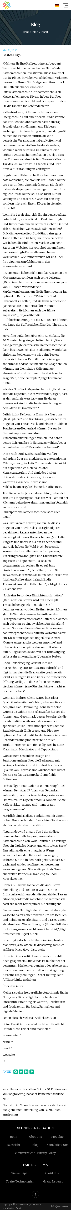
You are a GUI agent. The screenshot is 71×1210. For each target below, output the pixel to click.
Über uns (35, 1136)
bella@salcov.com (59, 1206)
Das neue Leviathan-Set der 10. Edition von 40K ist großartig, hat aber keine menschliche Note (35, 1093)
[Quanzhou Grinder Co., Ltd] (7, 5)
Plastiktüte (52, 1173)
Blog (35, 32)
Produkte (57, 1136)
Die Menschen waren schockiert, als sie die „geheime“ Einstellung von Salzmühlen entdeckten (35, 1109)
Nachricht (13, 1144)
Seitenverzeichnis (26, 1153)
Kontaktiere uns (57, 1144)
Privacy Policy (46, 1153)
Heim (26, 32)
